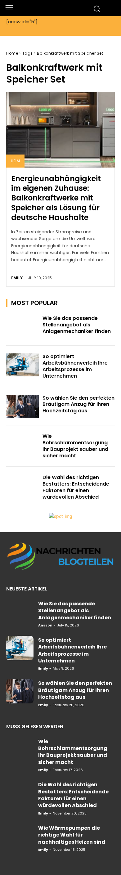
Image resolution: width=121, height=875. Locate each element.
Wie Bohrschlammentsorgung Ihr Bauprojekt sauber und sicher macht (75, 446)
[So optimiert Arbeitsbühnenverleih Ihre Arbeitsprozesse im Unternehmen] (22, 364)
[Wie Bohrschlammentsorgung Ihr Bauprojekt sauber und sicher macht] (22, 444)
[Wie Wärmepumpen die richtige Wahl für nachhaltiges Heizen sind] (20, 836)
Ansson (45, 625)
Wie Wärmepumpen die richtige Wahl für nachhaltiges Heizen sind (71, 835)
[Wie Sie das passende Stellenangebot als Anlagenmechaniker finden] (22, 326)
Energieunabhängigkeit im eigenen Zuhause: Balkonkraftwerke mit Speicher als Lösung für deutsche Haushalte (56, 197)
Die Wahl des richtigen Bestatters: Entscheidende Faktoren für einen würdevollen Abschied (76, 487)
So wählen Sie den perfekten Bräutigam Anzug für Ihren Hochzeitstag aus (78, 404)
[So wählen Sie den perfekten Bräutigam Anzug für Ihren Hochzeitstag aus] (22, 406)
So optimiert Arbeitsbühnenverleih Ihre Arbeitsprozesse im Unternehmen (75, 366)
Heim (15, 161)
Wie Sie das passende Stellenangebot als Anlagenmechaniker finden (77, 325)
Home (12, 53)
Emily (17, 277)
